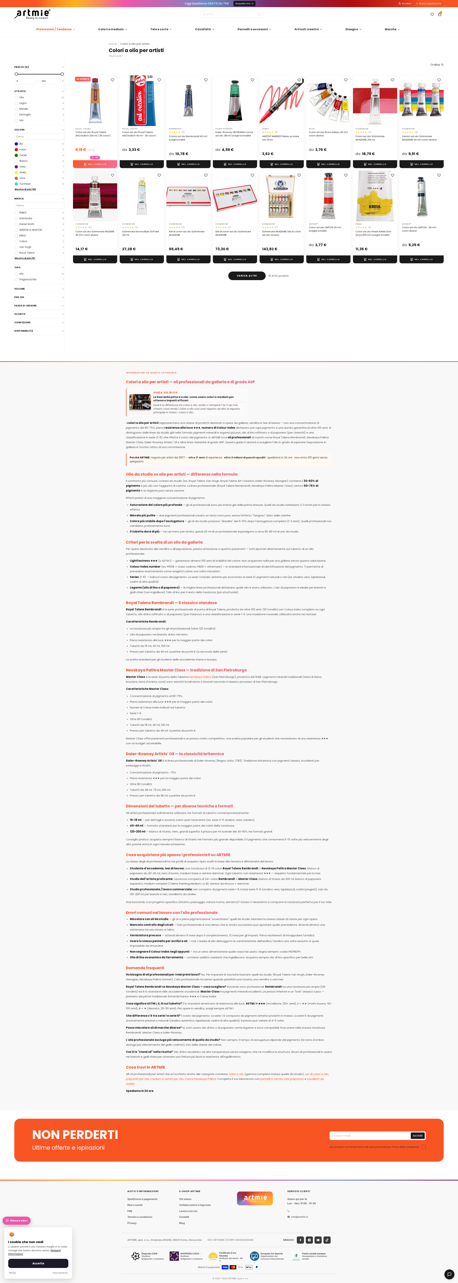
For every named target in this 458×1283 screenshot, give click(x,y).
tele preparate (294, 1079)
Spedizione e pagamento (142, 1198)
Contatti (184, 1217)
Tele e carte (159, 29)
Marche (391, 29)
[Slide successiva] (160, 101)
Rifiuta (12, 1272)
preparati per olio (137, 1079)
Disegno (351, 29)
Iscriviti (418, 1135)
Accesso (406, 3)
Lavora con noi (188, 1210)
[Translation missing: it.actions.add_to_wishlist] (112, 80)
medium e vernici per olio (167, 1079)
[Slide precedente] (124, 101)
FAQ (129, 1210)
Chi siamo (185, 1198)
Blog (182, 1222)
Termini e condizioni (139, 1217)
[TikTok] (327, 1240)
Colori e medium (111, 29)
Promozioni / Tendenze (54, 29)
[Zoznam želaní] (432, 14)
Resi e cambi (135, 1204)
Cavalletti (203, 29)
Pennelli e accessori (253, 29)
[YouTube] (318, 1240)
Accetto (38, 1263)
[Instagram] (309, 1240)
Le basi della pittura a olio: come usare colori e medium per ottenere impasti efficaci (193, 398)
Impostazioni (60, 1272)
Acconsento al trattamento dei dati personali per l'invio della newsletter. (375, 1147)
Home (113, 44)
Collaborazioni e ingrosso (195, 1204)
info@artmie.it (299, 1216)
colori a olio (236, 1074)
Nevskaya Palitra (200, 677)
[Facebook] (300, 1240)
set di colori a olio (316, 1074)
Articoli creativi (306, 29)
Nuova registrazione (430, 3)
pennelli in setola (271, 1079)
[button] (437, 65)
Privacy (132, 1222)
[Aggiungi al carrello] (95, 164)
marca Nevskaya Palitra (200, 1079)
